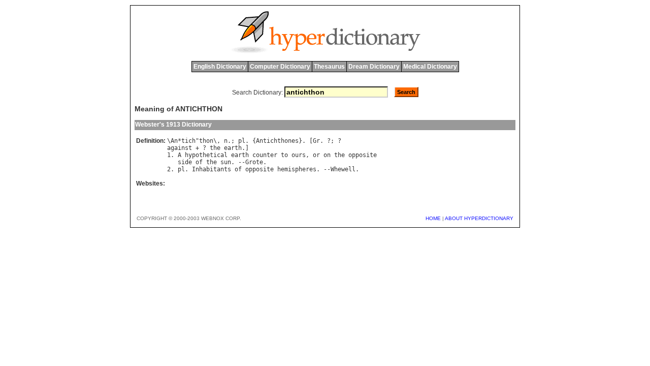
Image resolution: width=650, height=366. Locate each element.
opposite (362, 155)
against (179, 147)
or (316, 155)
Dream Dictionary (374, 66)
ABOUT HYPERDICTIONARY (479, 218)
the (215, 147)
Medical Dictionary (430, 66)
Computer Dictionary (280, 66)
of (199, 162)
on (327, 155)
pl (241, 140)
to (284, 155)
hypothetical (206, 155)
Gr (316, 140)
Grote (254, 162)
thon (206, 140)
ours (298, 155)
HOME (433, 218)
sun (225, 162)
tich (188, 140)
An (174, 140)
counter (264, 155)
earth (233, 147)
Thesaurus (329, 66)
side (185, 162)
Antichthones (277, 140)
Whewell (343, 169)
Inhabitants (211, 169)
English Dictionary (219, 66)
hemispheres (296, 169)
